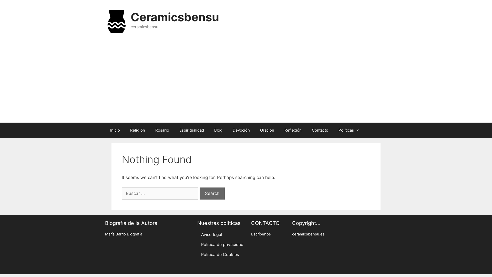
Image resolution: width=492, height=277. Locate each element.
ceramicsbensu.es (308, 234)
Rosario (162, 130)
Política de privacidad (222, 244)
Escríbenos (261, 234)
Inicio (115, 130)
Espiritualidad (191, 130)
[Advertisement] (246, 81)
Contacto (320, 130)
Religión (137, 130)
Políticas (346, 130)
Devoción (241, 130)
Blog (218, 130)
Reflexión (293, 130)
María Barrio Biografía (123, 234)
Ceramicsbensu (175, 17)
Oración (267, 130)
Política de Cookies (220, 254)
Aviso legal (211, 234)
